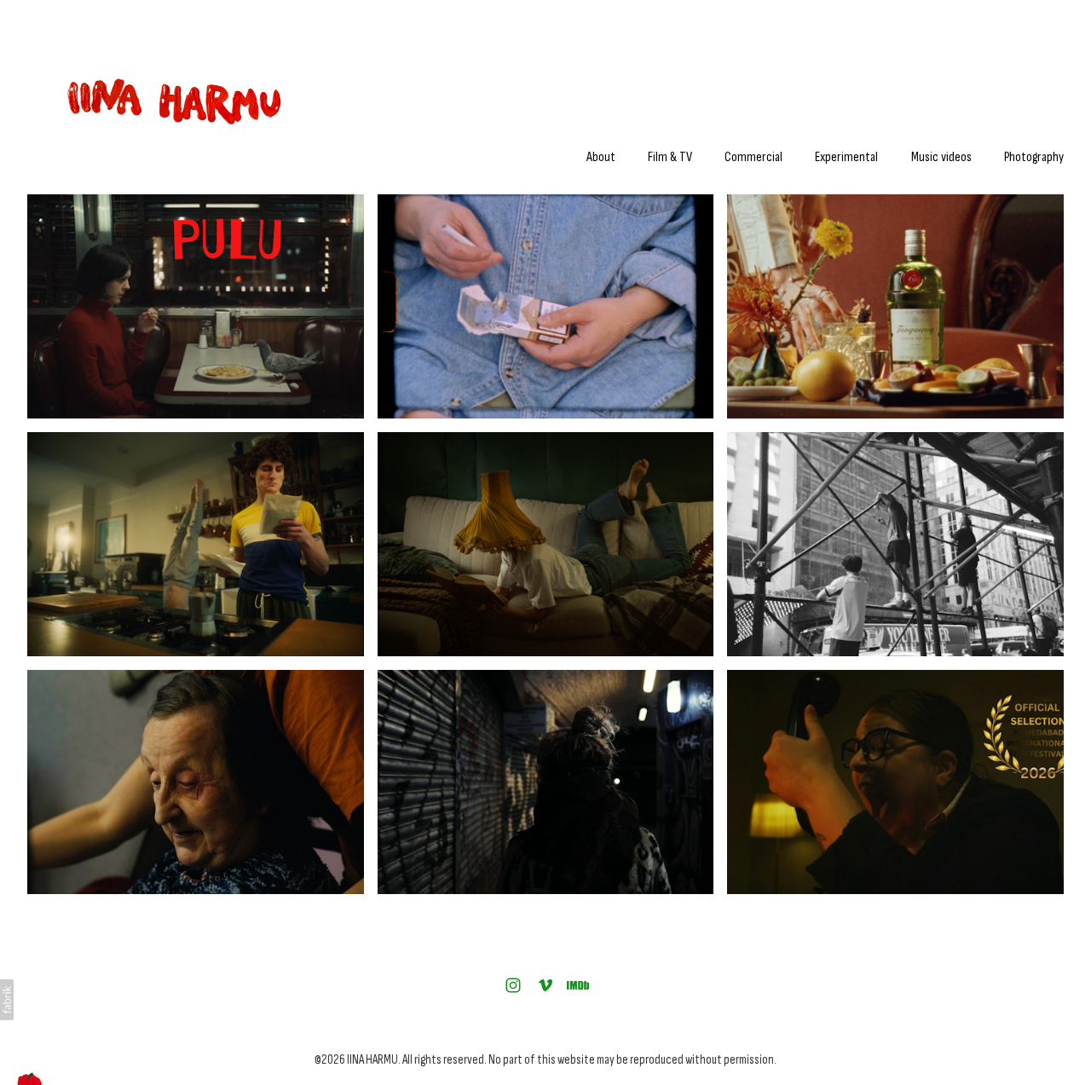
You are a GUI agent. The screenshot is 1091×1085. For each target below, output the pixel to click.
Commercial (753, 157)
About (600, 157)
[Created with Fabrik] (7, 999)
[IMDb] (578, 985)
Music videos (941, 157)
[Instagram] (513, 985)
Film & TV (670, 157)
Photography (1034, 157)
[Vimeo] (545, 985)
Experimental (846, 157)
